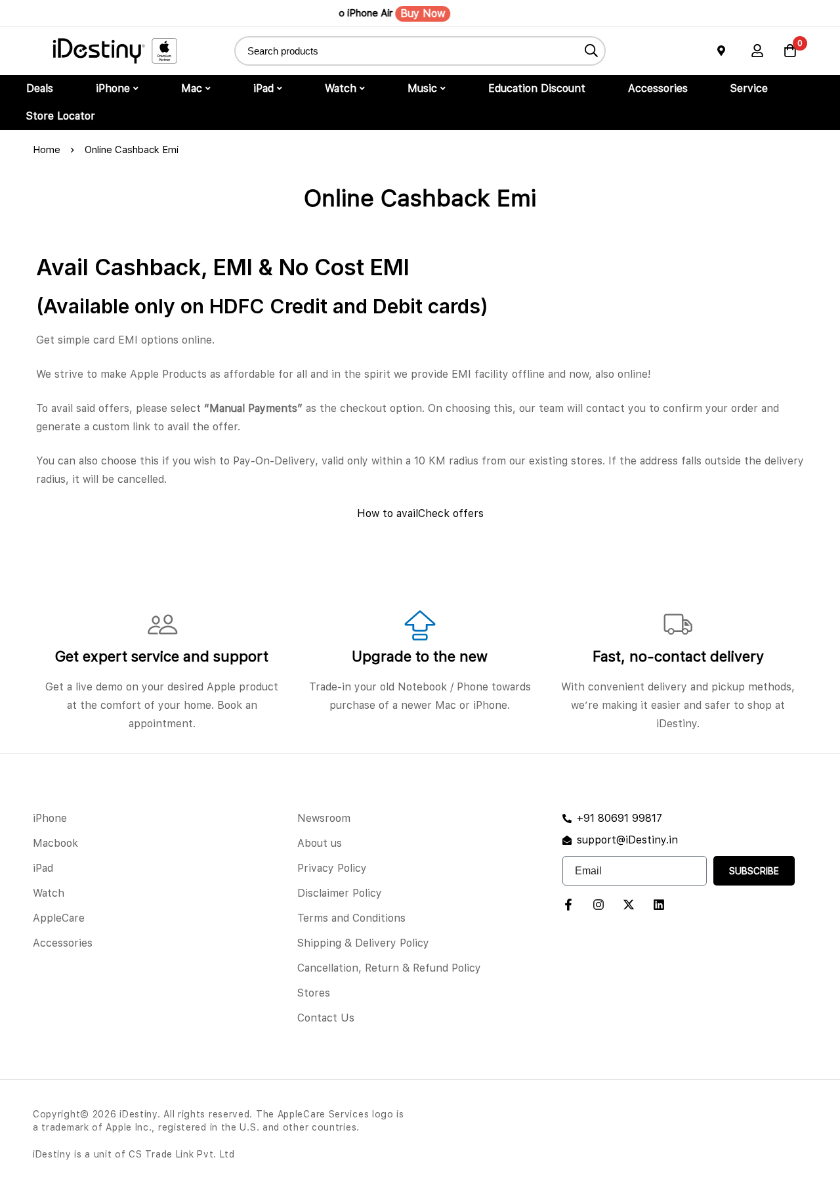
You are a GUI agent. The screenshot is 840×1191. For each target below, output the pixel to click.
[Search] (591, 51)
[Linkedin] (659, 904)
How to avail (387, 513)
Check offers (451, 513)
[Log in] (757, 50)
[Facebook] (568, 904)
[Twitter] (629, 904)
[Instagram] (598, 904)
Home (46, 150)
